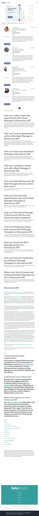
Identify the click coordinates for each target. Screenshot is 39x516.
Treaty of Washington (14, 309)
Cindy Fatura (15, 47)
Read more (20, 514)
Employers (19, 497)
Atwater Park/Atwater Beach (20, 344)
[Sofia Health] (6, 3)
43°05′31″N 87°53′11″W (16, 296)
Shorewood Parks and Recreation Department (12, 428)
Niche (5, 446)
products (22, 249)
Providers (19, 494)
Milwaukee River (11, 297)
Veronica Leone (15, 88)
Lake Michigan (18, 297)
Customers (19, 492)
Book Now (7, 44)
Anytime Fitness (21, 338)
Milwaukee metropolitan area (18, 293)
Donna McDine (15, 67)
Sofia (12, 124)
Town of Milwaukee (20, 311)
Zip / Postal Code (11, 12)
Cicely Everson (15, 27)
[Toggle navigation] (37, 2)
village (10, 292)
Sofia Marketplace (17, 250)
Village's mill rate (13, 402)
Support (19, 502)
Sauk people (32, 307)
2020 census (7, 294)
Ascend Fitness (6, 338)
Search (10, 17)
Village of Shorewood (8, 423)
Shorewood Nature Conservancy (9, 438)
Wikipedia (6, 421)
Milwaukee (6, 293)
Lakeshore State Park (7, 345)
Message (33, 27)
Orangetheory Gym (13, 338)
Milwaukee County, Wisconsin (18, 292)
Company (19, 499)
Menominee (22, 307)
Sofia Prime (19, 236)
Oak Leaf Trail (23, 340)
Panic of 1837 (16, 316)
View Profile (6, 36)
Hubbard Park (27, 344)
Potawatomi (26, 307)
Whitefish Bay (19, 298)
